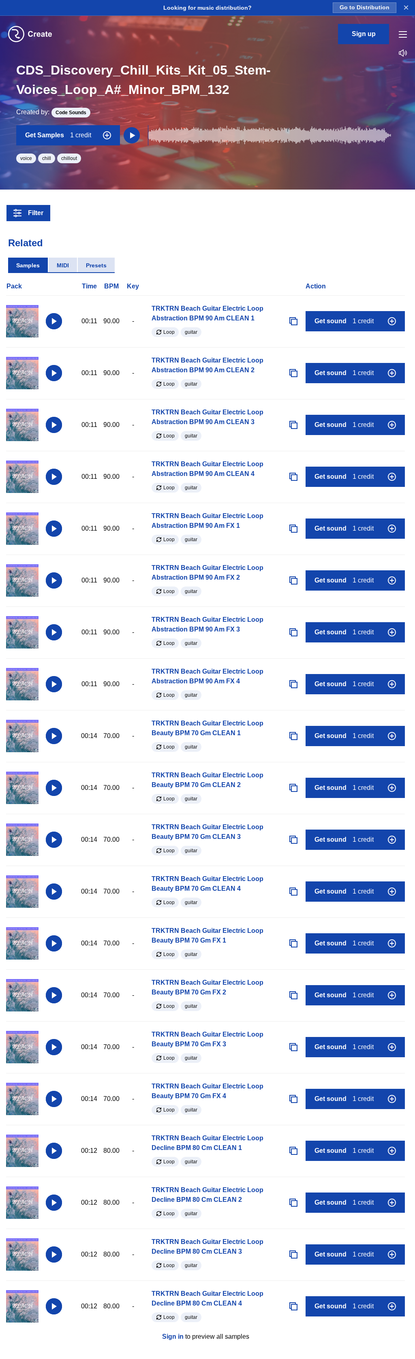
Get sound (344, 321)
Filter (35, 212)
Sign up (364, 33)
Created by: (51, 112)
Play (54, 321)
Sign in (173, 1336)
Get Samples (58, 135)
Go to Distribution (364, 7)
